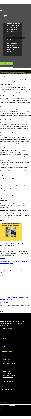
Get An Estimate (5, 415)
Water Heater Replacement (12, 47)
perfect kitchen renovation (15, 81)
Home (5, 15)
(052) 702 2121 (8, 386)
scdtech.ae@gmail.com (10, 389)
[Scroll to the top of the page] (0, 418)
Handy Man (9, 51)
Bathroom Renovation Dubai (13, 25)
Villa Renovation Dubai (11, 29)
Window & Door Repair (11, 55)
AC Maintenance (10, 39)
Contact (5, 60)
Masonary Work (10, 53)
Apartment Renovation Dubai (13, 23)
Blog (5, 56)
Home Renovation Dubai (12, 27)
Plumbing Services (10, 45)
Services (6, 16)
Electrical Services (10, 49)
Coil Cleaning (9, 41)
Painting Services (10, 31)
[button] (6, 11)
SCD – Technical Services (5, 1)
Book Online (3, 411)
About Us (6, 58)
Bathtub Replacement (11, 43)
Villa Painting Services (14, 38)
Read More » (2, 258)
